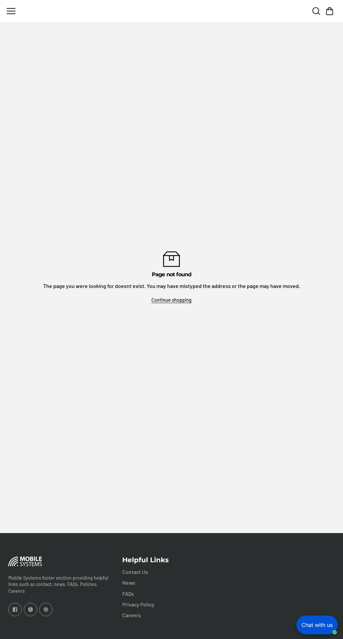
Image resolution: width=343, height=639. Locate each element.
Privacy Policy (138, 604)
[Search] (316, 11)
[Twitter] (30, 609)
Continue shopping (171, 300)
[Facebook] (15, 609)
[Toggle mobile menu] (77, 11)
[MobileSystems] (171, 11)
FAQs (128, 593)
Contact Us (135, 572)
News (128, 582)
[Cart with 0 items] (329, 11)
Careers (131, 615)
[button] (329, 11)
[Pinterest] (46, 609)
